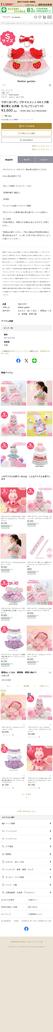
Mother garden (14, 95)
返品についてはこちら (40, 149)
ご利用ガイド (32, 900)
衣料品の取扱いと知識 (9, 907)
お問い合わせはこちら (26, 811)
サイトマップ (6, 914)
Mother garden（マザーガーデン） (16, 23)
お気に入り (44, 686)
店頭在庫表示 (28, 140)
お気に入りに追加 (28, 133)
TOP (2, 23)
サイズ (26, 160)
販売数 (26, 686)
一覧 (49, 672)
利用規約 (16, 921)
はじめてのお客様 (7, 900)
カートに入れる (28, 126)
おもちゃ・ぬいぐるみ (35, 23)
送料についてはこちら (40, 146)
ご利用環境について (35, 914)
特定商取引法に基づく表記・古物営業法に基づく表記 (36, 921)
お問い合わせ (32, 907)
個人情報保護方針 (6, 921)
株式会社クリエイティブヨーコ (19, 351)
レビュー (44, 160)
